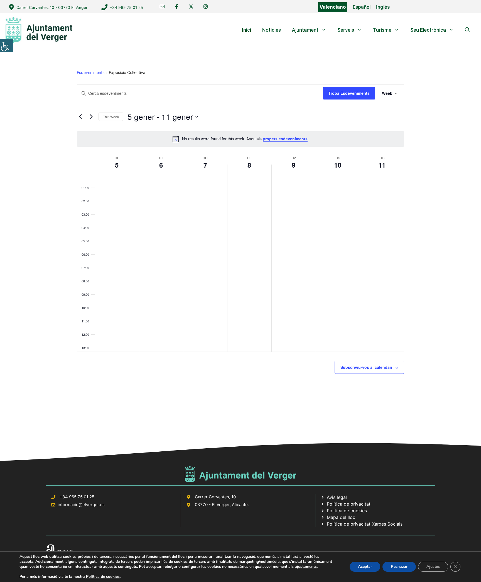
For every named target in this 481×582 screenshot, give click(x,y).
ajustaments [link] (306, 566)
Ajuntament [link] (305, 30)
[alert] (240, 139)
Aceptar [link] (365, 566)
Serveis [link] (345, 30)
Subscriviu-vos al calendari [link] (366, 367)
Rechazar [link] (399, 566)
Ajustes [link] (433, 566)
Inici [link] (246, 30)
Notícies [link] (271, 30)
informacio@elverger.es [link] (81, 504)
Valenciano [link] (333, 7)
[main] (240, 235)
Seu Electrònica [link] (428, 30)
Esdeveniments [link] (90, 72)
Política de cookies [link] (102, 576)
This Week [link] (111, 116)
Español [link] (361, 7)
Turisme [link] (382, 30)
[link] (6, 45)
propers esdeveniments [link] (285, 138)
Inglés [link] (383, 7)
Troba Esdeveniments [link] (349, 93)
